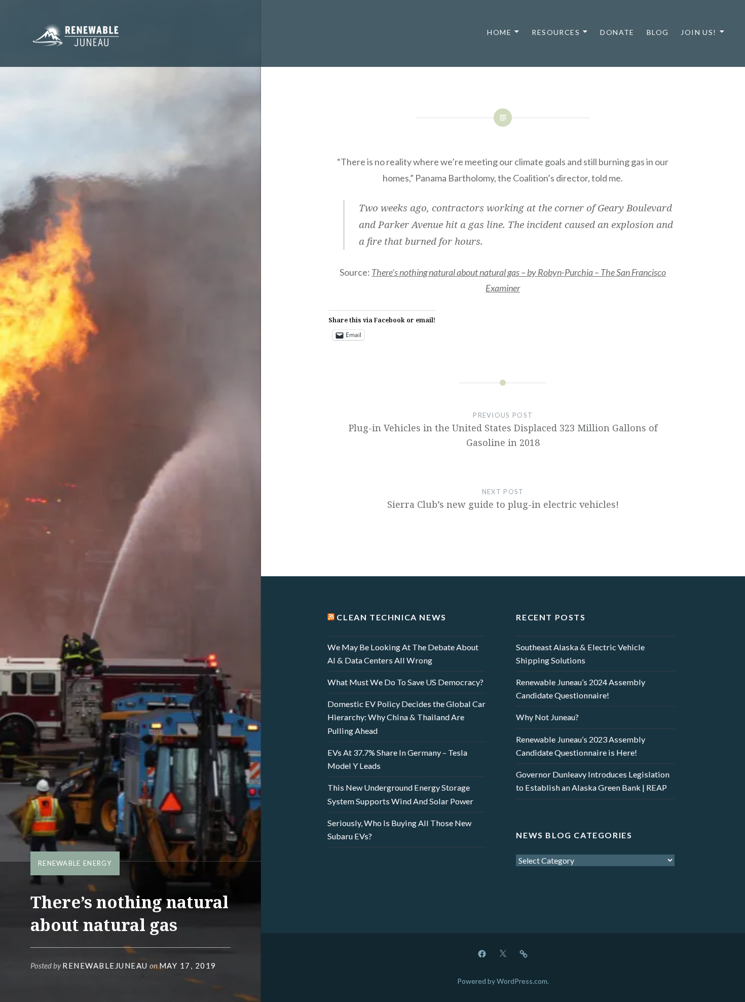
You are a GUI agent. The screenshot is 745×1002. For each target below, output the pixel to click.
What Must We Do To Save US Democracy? (405, 682)
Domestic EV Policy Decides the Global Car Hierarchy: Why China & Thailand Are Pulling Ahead (406, 717)
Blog (658, 32)
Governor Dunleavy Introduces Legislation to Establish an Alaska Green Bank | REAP (592, 780)
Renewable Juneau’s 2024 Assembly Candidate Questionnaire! (580, 688)
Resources (556, 32)
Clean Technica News (391, 617)
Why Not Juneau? (547, 717)
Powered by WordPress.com (502, 981)
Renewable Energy (75, 863)
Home (499, 32)
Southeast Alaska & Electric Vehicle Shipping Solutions (580, 653)
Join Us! (698, 32)
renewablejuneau (105, 965)
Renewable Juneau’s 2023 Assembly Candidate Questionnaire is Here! (580, 745)
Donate (617, 32)
